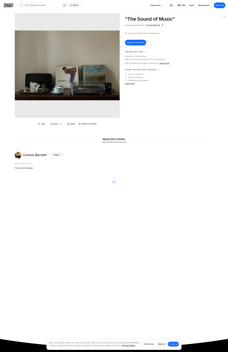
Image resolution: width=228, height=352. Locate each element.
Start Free (219, 5)
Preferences (149, 344)
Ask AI (75, 5)
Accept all (173, 344)
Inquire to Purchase (136, 42)
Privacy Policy (128, 345)
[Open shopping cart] (171, 5)
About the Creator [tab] (114, 139)
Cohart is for (155, 5)
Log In (191, 5)
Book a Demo (204, 5)
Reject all (161, 344)
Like (43, 124)
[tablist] (114, 139)
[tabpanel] (114, 156)
